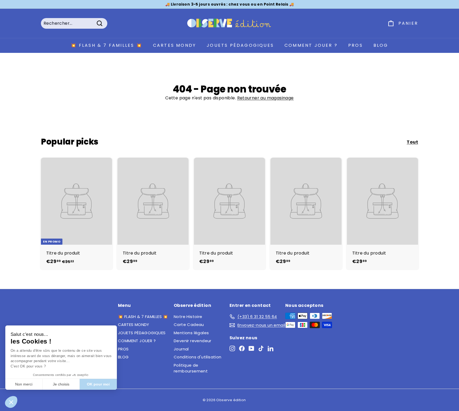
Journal (181, 349)
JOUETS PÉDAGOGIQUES (240, 45)
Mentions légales (191, 333)
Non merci (23, 384)
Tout (412, 142)
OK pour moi (98, 384)
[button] (11, 402)
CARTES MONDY (174, 45)
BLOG (380, 45)
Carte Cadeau (189, 324)
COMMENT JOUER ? (311, 45)
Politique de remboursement (191, 368)
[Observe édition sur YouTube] (251, 348)
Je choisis (61, 384)
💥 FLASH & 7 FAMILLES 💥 (106, 45)
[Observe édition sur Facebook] (242, 348)
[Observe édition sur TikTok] (261, 348)
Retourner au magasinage (265, 98)
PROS (355, 45)
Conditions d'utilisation (198, 357)
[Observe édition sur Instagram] (232, 348)
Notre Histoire (188, 316)
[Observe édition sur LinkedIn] (270, 348)
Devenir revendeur (192, 341)
